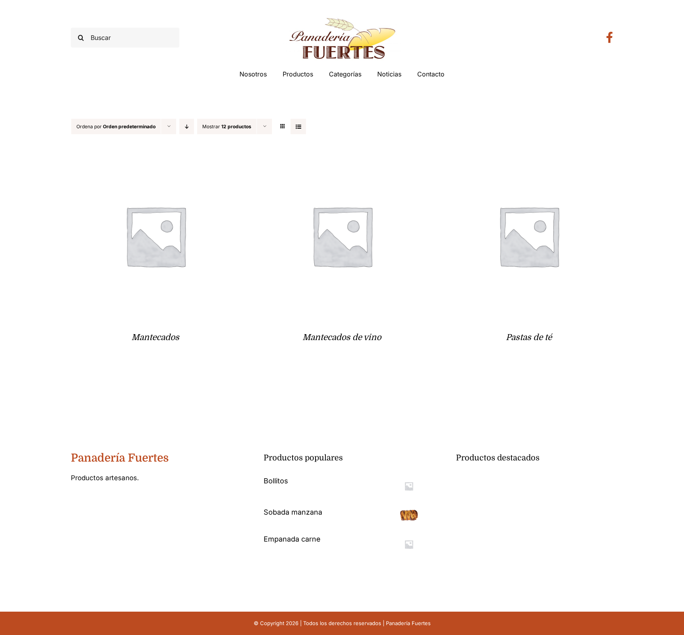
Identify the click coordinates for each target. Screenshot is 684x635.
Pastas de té (529, 337)
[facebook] (73, 502)
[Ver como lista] (298, 126)
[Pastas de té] (528, 157)
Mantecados (155, 337)
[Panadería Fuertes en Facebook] (609, 37)
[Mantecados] (155, 157)
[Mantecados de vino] (342, 157)
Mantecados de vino (341, 337)
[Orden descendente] (186, 126)
